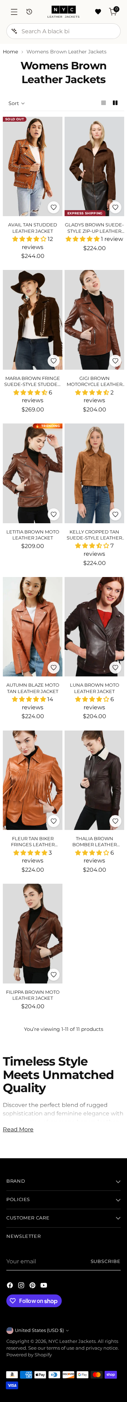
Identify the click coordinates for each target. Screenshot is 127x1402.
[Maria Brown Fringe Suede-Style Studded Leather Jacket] (32, 320)
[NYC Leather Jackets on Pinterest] (33, 1286)
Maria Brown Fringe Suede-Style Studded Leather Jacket (32, 384)
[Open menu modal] (14, 12)
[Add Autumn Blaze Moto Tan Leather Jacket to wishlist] (54, 668)
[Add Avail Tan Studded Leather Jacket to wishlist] (54, 207)
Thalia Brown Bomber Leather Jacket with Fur (94, 845)
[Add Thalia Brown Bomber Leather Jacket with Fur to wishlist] (115, 821)
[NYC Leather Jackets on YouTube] (44, 1286)
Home (10, 51)
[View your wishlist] (98, 12)
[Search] (14, 31)
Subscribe (106, 1261)
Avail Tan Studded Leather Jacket (32, 227)
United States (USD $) (39, 1330)
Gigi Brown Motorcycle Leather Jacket (94, 384)
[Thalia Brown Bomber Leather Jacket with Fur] (94, 780)
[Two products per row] (115, 102)
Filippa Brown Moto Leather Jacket (33, 995)
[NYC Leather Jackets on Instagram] (22, 1286)
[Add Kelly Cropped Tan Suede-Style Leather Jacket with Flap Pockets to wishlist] (115, 514)
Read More (18, 1129)
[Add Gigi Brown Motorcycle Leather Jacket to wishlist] (115, 361)
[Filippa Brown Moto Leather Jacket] (32, 933)
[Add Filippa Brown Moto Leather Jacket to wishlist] (54, 975)
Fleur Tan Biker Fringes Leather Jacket (33, 845)
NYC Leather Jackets (72, 1341)
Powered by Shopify (29, 1354)
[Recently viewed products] (29, 12)
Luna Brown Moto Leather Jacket (94, 688)
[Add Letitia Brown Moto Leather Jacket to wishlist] (54, 514)
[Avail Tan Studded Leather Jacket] (32, 167)
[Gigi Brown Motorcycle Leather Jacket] (94, 320)
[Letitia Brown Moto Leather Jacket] (32, 473)
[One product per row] (103, 102)
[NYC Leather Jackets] (63, 12)
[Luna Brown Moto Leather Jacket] (94, 627)
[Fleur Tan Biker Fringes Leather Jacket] (32, 780)
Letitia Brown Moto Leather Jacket (32, 535)
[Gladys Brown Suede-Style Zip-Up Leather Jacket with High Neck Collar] (94, 167)
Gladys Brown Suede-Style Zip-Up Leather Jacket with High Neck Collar (94, 234)
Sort (13, 103)
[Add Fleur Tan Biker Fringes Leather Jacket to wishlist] (54, 821)
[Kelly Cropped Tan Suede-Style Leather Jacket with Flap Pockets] (94, 473)
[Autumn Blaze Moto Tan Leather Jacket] (32, 627)
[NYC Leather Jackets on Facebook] (10, 1286)
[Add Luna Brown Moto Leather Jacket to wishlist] (115, 668)
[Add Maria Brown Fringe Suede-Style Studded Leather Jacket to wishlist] (54, 361)
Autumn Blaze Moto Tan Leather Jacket (32, 688)
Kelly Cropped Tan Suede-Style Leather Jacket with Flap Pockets (94, 541)
